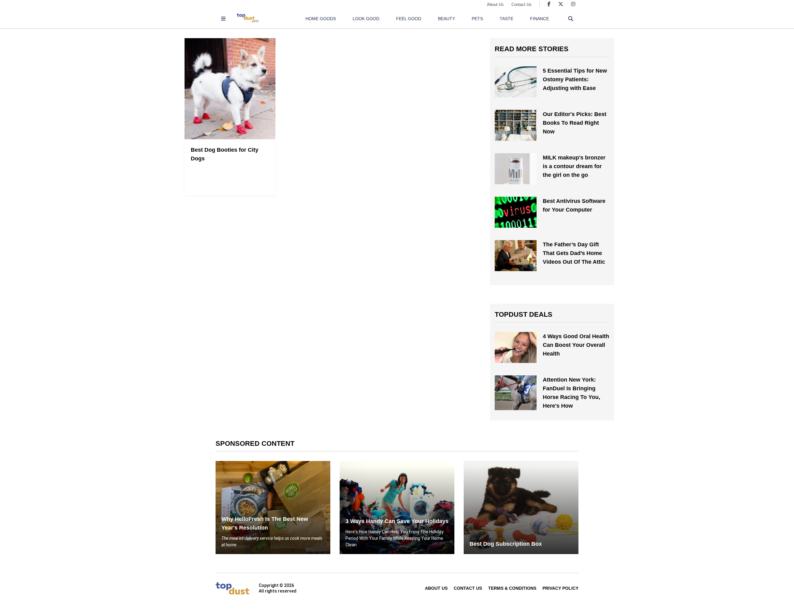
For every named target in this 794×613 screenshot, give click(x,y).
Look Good (366, 18)
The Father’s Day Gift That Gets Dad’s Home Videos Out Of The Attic (574, 253)
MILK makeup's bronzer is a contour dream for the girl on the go (574, 166)
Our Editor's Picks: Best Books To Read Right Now (574, 123)
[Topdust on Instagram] (573, 4)
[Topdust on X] (560, 4)
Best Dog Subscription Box (506, 544)
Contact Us (521, 4)
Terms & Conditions (512, 588)
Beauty (446, 18)
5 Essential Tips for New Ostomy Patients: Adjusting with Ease (575, 79)
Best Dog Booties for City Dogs (224, 154)
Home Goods (321, 18)
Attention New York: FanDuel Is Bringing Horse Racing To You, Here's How (571, 393)
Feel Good (408, 18)
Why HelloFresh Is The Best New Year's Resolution (264, 523)
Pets (477, 18)
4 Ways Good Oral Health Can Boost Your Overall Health (576, 345)
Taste (506, 18)
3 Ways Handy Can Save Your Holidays (397, 521)
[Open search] (570, 18)
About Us (495, 4)
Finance (539, 18)
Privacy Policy (560, 588)
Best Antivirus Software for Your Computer (574, 205)
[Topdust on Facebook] (549, 4)
